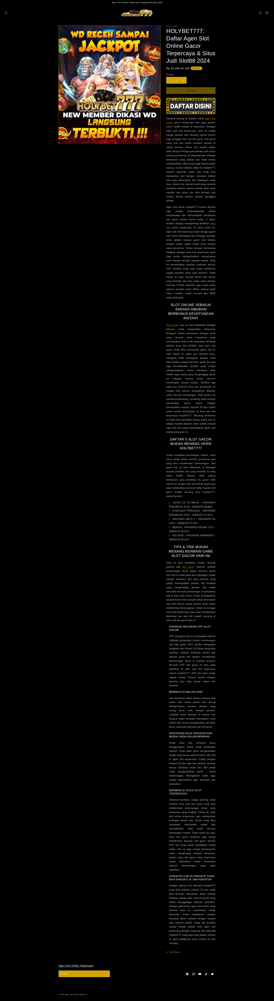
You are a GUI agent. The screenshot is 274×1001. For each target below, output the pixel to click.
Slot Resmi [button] (175, 952)
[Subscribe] (106, 973)
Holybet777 (83, 994)
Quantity (170, 75)
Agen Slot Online (71, 994)
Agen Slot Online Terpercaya (76, 965)
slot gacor (189, 567)
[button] (6, 13)
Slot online (172, 325)
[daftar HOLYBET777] (190, 105)
